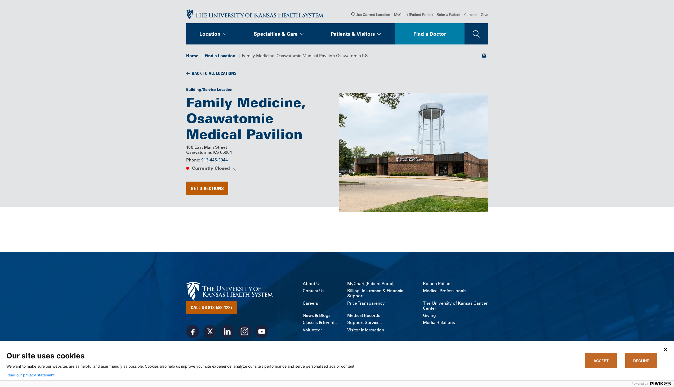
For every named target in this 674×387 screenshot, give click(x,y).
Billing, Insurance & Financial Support (375, 293)
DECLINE (641, 360)
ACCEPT (601, 360)
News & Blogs (317, 315)
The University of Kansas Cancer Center (455, 306)
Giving (429, 315)
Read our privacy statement (30, 375)
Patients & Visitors (353, 34)
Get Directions (207, 188)
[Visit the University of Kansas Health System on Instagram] (244, 331)
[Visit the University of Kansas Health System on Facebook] (192, 331)
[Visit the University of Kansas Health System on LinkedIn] (227, 331)
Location (210, 34)
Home (192, 55)
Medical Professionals (444, 290)
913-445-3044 (214, 160)
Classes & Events (320, 322)
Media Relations (439, 322)
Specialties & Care (276, 34)
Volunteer (312, 329)
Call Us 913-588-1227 (212, 307)
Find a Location (220, 55)
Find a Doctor (429, 34)
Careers (470, 14)
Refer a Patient (448, 14)
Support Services (364, 322)
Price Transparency (366, 303)
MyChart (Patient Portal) (413, 14)
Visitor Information (365, 329)
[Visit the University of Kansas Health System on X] (210, 331)
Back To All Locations (214, 73)
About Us (312, 283)
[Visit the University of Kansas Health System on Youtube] (261, 331)
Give (484, 14)
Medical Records (363, 315)
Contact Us (313, 290)
